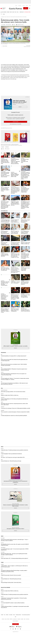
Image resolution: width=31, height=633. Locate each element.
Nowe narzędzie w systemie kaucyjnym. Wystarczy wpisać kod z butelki (15, 411)
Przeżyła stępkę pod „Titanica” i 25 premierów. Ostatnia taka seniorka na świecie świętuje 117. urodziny (15, 379)
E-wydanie (2, 564)
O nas (4, 614)
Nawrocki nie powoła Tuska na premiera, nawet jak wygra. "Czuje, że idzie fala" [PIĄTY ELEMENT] (14, 540)
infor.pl (27, 5)
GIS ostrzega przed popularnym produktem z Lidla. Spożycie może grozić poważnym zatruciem (14, 384)
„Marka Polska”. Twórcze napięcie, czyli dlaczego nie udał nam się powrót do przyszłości (14, 566)
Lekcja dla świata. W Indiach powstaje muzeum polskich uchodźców (14, 450)
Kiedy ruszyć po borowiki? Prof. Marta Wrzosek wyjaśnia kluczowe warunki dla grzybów (14, 360)
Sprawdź (15, 348)
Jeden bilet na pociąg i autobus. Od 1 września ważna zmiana (13, 391)
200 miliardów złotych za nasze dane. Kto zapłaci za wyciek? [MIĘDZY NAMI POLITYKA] (15, 545)
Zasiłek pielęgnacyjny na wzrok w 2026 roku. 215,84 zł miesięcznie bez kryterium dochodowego (5, 221)
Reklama (7, 614)
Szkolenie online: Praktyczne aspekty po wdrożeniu (18, 104)
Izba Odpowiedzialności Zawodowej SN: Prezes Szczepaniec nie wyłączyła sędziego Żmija (13, 374)
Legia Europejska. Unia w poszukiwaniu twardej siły (11, 453)
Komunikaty (10, 614)
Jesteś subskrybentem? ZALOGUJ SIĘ (15, 124)
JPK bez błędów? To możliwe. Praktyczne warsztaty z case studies (15, 346)
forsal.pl (23, 5)
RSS (15, 616)
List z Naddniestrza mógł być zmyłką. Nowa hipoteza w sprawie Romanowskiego (25, 232)
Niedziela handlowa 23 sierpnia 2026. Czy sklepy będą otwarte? (13, 355)
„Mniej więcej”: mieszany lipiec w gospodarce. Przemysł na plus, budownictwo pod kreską (14, 599)
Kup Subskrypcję (25, 8)
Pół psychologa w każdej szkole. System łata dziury (11, 582)
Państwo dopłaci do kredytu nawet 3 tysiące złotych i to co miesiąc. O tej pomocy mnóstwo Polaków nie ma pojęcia (15, 221)
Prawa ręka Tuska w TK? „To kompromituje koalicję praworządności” (14, 558)
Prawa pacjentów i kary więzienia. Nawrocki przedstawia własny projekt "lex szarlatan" (5, 232)
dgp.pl (16, 5)
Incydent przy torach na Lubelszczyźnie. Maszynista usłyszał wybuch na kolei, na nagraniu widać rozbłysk (15, 243)
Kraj (1, 18)
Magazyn (2, 448)
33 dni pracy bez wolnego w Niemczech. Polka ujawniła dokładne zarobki (15, 408)
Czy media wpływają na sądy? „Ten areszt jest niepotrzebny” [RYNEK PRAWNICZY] (14, 549)
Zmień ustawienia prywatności (26, 614)
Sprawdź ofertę (15, 121)
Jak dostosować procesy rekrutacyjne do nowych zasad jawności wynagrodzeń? (15, 482)
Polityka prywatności (18, 614)
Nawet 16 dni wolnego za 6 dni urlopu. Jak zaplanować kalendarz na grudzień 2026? (14, 399)
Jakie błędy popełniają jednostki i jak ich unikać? (20, 101)
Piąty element (3, 552)
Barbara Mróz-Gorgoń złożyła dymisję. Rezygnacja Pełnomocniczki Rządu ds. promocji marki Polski (25, 221)
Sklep (30, 5)
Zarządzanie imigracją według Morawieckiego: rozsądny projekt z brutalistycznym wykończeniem (14, 571)
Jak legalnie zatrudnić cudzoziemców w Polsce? (15, 528)
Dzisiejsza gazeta (4, 8)
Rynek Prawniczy (3, 547)
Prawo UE (2, 372)
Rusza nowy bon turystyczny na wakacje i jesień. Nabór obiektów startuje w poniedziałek (14, 365)
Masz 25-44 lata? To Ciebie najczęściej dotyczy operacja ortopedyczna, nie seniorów (15, 232)
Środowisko (2, 410)
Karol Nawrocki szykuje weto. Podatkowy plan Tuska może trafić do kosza (5, 243)
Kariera (14, 614)
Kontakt (2, 614)
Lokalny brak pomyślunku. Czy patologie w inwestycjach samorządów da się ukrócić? (15, 607)
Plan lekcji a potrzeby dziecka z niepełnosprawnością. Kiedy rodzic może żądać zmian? (14, 404)
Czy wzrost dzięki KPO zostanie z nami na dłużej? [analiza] (12, 602)
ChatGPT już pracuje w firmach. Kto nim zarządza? (11, 575)
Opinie (2, 459)
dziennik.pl (19, 5)
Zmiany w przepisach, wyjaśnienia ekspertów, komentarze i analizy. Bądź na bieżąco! (15, 505)
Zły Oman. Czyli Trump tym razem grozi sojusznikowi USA (13, 457)
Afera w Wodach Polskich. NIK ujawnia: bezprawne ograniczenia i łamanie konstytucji (14, 369)
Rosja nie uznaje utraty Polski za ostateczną (25, 243)
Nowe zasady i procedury (15, 527)
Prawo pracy (2, 397)
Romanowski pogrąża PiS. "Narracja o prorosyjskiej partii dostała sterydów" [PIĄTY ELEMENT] (14, 554)
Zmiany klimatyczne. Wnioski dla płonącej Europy (11, 461)
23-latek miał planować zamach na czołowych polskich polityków (14, 415)
